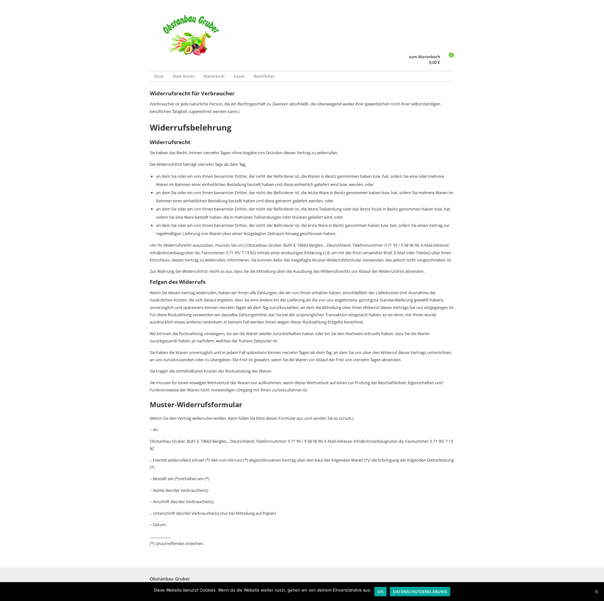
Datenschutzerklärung (420, 591)
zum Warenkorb (424, 57)
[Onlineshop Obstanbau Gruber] (226, 36)
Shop (159, 76)
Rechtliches (264, 76)
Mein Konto (184, 76)
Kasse (239, 76)
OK (380, 591)
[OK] (596, 591)
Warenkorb (214, 76)
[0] (448, 62)
